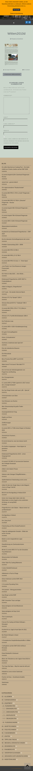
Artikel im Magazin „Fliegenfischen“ (12, 286)
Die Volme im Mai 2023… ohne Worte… (13, 273)
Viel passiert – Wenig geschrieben (11, 589)
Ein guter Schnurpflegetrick (9, 332)
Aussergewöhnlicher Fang (9, 412)
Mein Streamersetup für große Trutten (12, 406)
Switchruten (5, 682)
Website (6, 130)
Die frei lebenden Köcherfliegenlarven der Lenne (15, 239)
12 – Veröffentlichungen (11, 752)
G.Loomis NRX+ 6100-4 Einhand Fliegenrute (14, 221)
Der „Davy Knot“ (6, 520)
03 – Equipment (7, 703)
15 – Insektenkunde (9, 759)
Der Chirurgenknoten (8, 377)
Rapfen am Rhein (7, 417)
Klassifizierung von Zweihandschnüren (13, 544)
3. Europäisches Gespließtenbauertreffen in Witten (16, 640)
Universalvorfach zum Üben (10, 395)
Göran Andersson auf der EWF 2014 (12, 579)
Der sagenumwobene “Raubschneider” (13, 187)
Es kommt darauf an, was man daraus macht (14, 441)
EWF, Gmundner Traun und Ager (11, 600)
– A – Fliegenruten (8, 706)
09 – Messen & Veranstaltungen (13, 743)
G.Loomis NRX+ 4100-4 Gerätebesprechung (14, 326)
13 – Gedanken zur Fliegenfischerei (15, 756)
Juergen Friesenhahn (10, 69)
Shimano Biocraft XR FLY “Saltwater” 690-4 (14, 303)
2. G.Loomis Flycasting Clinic (10, 584)
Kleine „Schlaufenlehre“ (8, 337)
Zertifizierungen (6, 422)
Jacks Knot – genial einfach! (10, 182)
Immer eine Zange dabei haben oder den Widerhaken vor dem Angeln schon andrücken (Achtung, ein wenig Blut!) (15, 500)
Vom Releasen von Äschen (9, 401)
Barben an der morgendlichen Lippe (12, 539)
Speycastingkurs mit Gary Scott (11, 611)
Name (6, 117)
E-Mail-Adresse (9, 124)
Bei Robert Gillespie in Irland (10, 635)
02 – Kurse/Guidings (9, 700)
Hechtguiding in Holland (9, 515)
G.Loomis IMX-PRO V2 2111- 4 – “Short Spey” (15, 261)
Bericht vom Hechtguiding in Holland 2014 (14, 492)
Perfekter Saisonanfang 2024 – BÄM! (12, 244)
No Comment (27, 69)
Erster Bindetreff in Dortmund (10, 653)
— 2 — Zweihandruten (10, 712)
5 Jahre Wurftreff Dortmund (9, 568)
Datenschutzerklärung (16, 13)
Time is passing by (7, 616)
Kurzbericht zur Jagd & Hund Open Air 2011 (14, 629)
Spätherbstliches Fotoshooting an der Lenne (14, 479)
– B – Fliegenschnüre (9, 722)
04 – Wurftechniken (9, 726)
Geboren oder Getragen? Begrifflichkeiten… (14, 474)
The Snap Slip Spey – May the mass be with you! (16, 666)
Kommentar (8, 95)
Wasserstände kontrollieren (9, 226)
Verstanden (16, 9)
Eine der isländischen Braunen (10, 348)
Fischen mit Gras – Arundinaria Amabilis (13, 677)
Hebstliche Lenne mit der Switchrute (12, 671)
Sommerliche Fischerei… (9, 435)
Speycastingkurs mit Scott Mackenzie (12, 606)
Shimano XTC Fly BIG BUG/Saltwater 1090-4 (15, 315)
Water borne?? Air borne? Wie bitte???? (13, 364)
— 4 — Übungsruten (9, 718)
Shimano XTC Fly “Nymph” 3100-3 (12, 297)
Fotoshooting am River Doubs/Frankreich (13, 526)
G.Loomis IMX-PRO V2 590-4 (10, 250)
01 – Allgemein (7, 696)
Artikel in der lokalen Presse (10, 469)
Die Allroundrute (6, 353)
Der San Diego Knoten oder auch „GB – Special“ (15, 390)
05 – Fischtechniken (9, 729)
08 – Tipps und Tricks (9, 739)
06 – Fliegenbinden (8, 733)
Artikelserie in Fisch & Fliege (10, 573)
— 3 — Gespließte (8, 715)
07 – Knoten (6, 736)
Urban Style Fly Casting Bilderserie (12, 562)
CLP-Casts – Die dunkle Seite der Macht (13, 292)
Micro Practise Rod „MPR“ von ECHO (12, 359)
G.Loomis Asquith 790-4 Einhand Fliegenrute (14, 215)
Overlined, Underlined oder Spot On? (12, 343)
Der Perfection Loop (7, 321)
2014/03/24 (20, 39)
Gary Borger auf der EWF (9, 595)
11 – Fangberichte (8, 749)
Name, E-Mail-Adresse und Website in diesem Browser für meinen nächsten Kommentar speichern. (16, 141)
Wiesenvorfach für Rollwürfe (10, 557)
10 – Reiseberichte (8, 746)
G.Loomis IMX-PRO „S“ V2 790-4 (11, 255)
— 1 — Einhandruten (9, 708)
